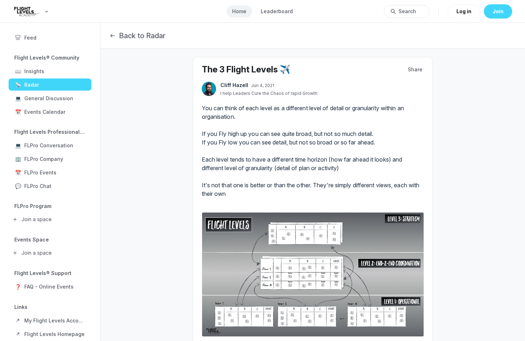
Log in (463, 11)
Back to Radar (142, 35)
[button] (50, 71)
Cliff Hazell (234, 85)
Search (407, 11)
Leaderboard (277, 11)
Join (498, 11)
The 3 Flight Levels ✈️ (246, 69)
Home (239, 11)
